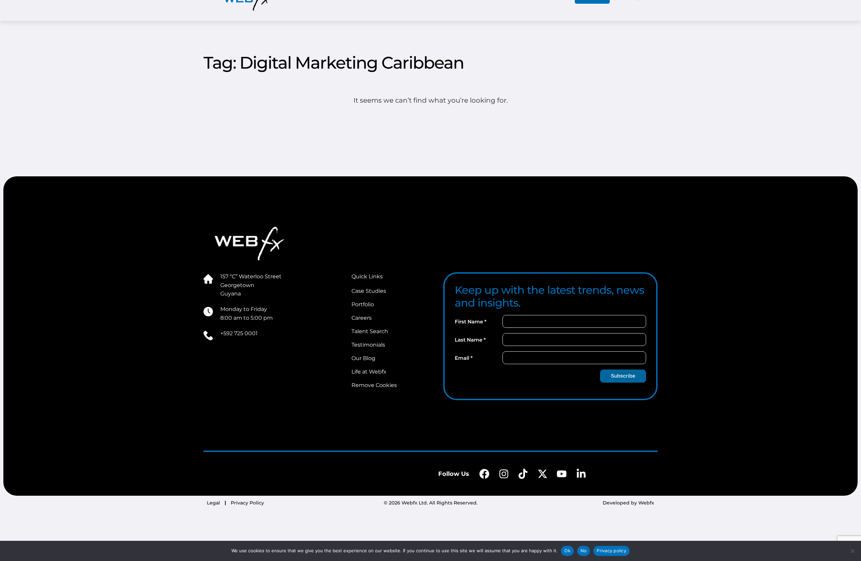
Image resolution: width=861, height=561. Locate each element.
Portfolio (362, 304)
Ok (567, 550)
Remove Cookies (374, 385)
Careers (361, 318)
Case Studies (368, 291)
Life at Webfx (368, 372)
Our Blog (363, 358)
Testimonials (368, 345)
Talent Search (369, 331)
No (584, 550)
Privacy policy (611, 550)
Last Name (470, 340)
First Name (470, 321)
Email (464, 358)
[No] (852, 551)
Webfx (646, 503)
